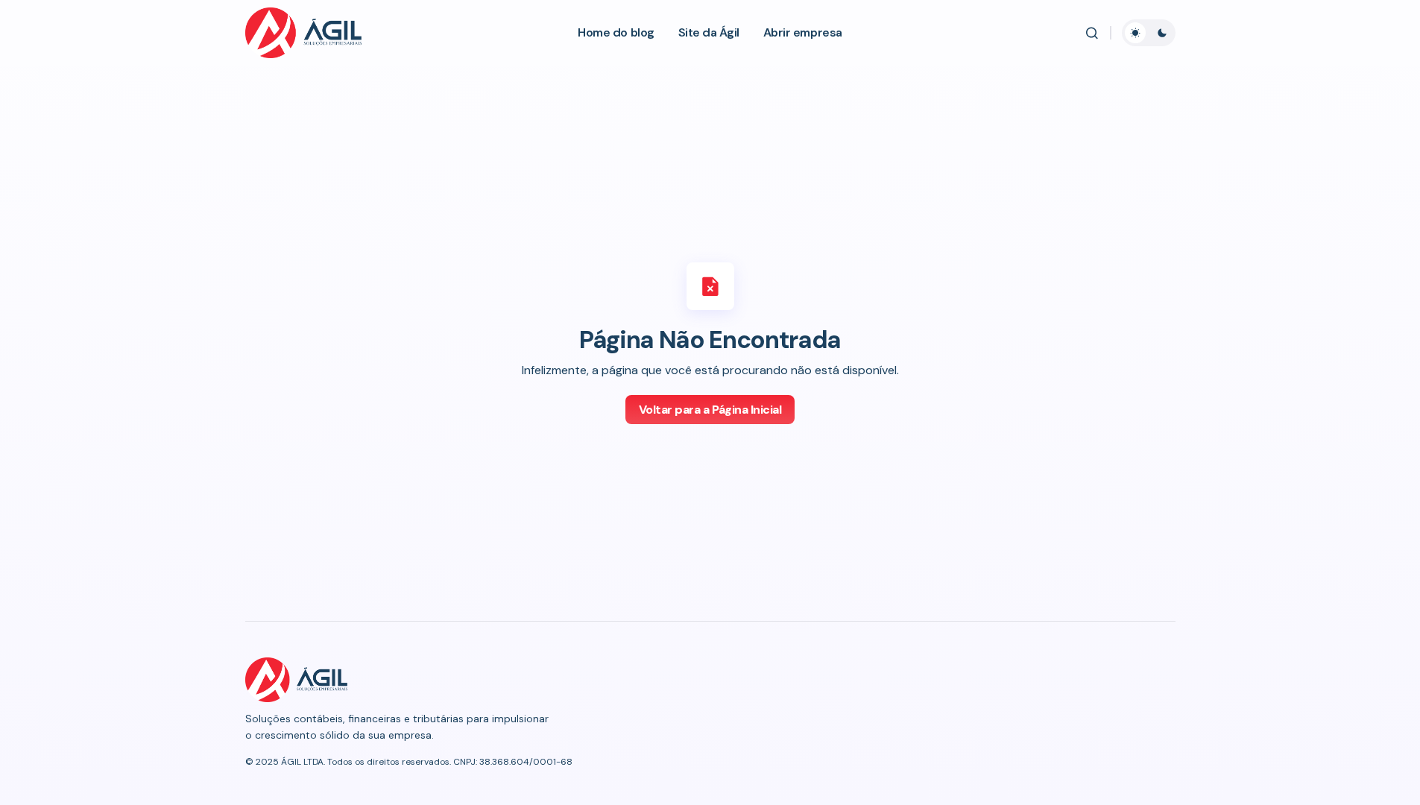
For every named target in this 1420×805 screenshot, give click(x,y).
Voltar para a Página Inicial (710, 409)
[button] (1092, 33)
